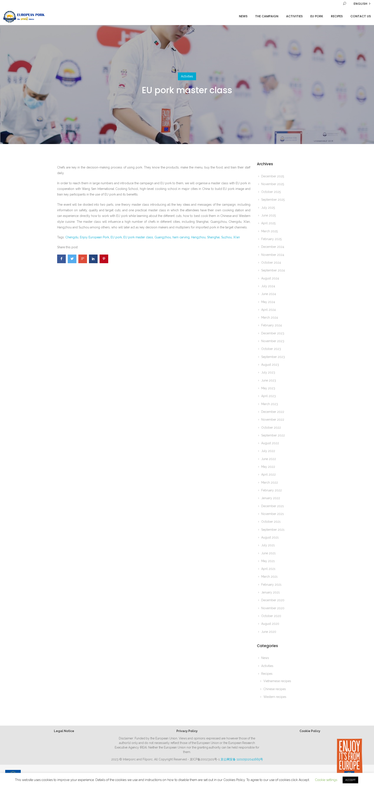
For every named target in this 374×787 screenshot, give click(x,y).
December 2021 (272, 506)
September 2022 (273, 435)
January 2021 (270, 592)
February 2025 (271, 239)
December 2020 (272, 600)
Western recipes (274, 697)
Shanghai (213, 237)
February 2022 (271, 490)
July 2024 (268, 286)
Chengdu (71, 237)
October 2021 (270, 521)
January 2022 (270, 498)
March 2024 (269, 317)
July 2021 (268, 545)
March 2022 (269, 482)
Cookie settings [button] (326, 780)
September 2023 (273, 357)
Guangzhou (163, 237)
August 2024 (270, 278)
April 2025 (268, 223)
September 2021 (272, 529)
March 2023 (269, 404)
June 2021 (268, 553)
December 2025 (272, 176)
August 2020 (270, 623)
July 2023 (268, 372)
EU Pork (316, 16)
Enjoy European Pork (94, 237)
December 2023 (272, 333)
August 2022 (270, 443)
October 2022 (271, 427)
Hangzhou (198, 237)
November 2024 (272, 254)
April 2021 (268, 569)
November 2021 (272, 514)
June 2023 (268, 380)
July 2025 (268, 207)
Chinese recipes (274, 689)
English (361, 4)
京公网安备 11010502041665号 (242, 759)
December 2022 (272, 412)
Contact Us (360, 16)
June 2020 (268, 631)
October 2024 (271, 262)
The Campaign (266, 16)
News (243, 16)
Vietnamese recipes (277, 681)
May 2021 (268, 561)
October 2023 (271, 349)
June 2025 (268, 215)
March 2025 (269, 231)
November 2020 (272, 608)
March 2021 (269, 576)
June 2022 (268, 459)
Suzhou (226, 237)
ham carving (181, 237)
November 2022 (272, 419)
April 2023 (268, 396)
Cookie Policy (310, 731)
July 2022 (268, 451)
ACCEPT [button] (350, 780)
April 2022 (268, 474)
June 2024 (268, 294)
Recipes (337, 16)
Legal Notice (64, 731)
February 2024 (271, 325)
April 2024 (268, 309)
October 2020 (271, 616)
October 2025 (271, 192)
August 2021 (270, 537)
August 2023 (270, 364)
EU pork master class (138, 237)
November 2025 (272, 184)
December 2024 (272, 246)
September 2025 (273, 199)
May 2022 (268, 466)
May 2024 (268, 302)
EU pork (116, 237)
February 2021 (271, 584)
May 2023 (268, 388)
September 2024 (273, 270)
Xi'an (236, 237)
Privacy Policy (187, 731)
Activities (294, 16)
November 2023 (272, 341)
